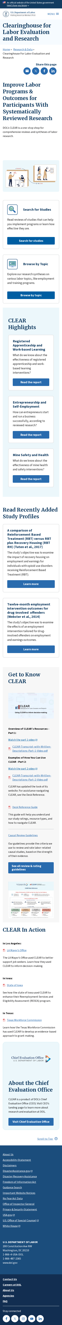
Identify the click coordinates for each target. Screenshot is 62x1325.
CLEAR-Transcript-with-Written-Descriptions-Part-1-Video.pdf (31, 749)
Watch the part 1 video (21, 740)
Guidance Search (12, 1187)
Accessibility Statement (17, 1160)
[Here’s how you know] (31, 4)
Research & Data (23, 49)
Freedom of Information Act (19, 1182)
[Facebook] (44, 71)
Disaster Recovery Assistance (20, 1176)
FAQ (5, 1301)
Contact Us (10, 1279)
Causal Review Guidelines (23, 835)
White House (10, 1226)
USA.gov (7, 1215)
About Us (8, 1154)
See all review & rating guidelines (26, 867)
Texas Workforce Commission (24, 1020)
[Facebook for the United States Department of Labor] (6, 1318)
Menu (51, 14)
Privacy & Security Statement (20, 1209)
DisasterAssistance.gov (16, 1171)
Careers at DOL (12, 1284)
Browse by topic (31, 295)
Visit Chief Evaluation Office (31, 1122)
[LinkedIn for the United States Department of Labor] (40, 1318)
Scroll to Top (45, 1138)
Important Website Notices (19, 1193)
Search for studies (31, 241)
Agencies (8, 1295)
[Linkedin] (52, 71)
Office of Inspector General (18, 1204)
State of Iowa (15, 985)
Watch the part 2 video (21, 769)
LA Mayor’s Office (17, 950)
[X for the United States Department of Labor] (14, 1318)
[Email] (27, 71)
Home (6, 49)
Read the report (27, 383)
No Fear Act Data (13, 1198)
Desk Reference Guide (25, 807)
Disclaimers (10, 1165)
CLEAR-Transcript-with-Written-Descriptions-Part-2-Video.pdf (31, 778)
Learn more (23, 585)
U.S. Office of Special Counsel (19, 1220)
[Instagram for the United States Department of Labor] (23, 1318)
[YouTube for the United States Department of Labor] (31, 1318)
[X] (35, 71)
